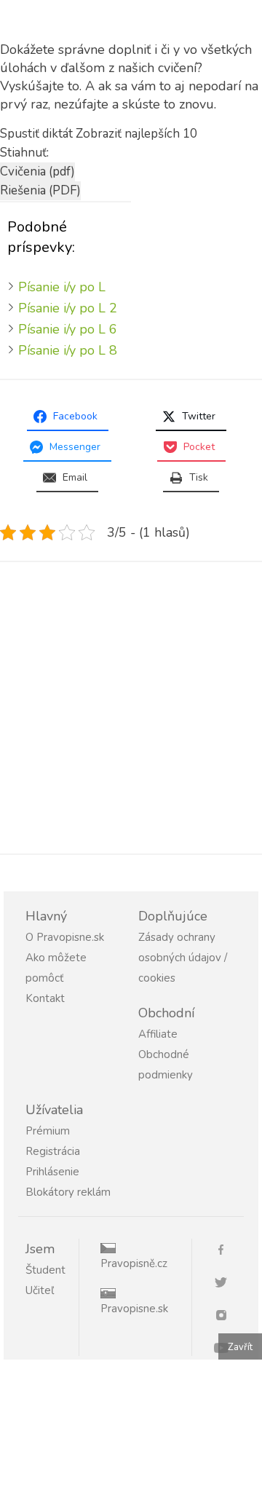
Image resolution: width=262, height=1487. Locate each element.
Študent (45, 1270)
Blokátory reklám (68, 1192)
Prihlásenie (52, 1171)
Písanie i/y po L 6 (67, 329)
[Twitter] (226, 1281)
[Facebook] (226, 1248)
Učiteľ (39, 1290)
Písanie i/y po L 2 (67, 308)
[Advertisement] (131, 708)
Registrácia (52, 1151)
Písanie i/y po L (62, 287)
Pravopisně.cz (133, 1263)
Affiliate (158, 1034)
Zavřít (240, 1347)
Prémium (47, 1131)
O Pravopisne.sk (64, 937)
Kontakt (45, 998)
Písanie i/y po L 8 (67, 350)
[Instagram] (226, 1314)
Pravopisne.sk (134, 1308)
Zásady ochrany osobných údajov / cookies (182, 957)
